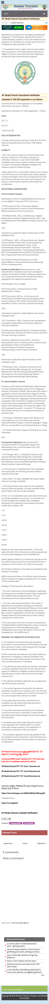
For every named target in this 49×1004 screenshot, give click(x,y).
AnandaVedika (15, 823)
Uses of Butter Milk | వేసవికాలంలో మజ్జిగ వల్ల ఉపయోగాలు (22, 956)
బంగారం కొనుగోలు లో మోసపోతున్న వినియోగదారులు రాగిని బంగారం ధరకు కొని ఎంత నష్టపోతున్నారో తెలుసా (24, 971)
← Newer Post (7, 843)
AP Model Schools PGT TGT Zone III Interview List (21, 776)
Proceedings (28, 823)
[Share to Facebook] (10, 819)
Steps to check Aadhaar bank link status (21, 961)
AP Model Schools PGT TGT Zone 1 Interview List (21, 766)
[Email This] (2, 819)
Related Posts (9, 832)
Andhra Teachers (17, 23)
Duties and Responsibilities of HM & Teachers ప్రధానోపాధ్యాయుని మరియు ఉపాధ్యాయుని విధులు (23, 951)
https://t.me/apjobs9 (10, 803)
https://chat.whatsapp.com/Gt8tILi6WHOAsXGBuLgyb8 (23, 793)
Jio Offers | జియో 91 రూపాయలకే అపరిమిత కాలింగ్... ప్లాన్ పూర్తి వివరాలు (21, 945)
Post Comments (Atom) (20, 923)
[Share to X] (7, 819)
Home (25, 843)
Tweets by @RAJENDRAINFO (12, 990)
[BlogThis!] (5, 819)
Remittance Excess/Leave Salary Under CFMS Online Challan (23, 965)
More (42, 975)
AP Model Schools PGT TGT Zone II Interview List (21, 771)
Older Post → (42, 843)
